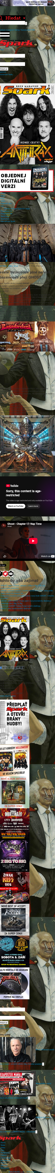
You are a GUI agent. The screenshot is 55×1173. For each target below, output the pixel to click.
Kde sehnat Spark (8, 221)
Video (3, 201)
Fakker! (4, 1155)
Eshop (17, 30)
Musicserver (5, 1160)
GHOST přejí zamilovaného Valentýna (16, 608)
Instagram (10, 30)
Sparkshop (5, 218)
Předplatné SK (6, 213)
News (3, 195)
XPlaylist (4, 1165)
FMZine (4, 1163)
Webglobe (5, 1168)
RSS (33, 30)
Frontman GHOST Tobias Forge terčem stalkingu (21, 606)
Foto (2, 198)
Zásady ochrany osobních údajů (17, 208)
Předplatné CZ (6, 211)
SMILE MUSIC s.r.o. (17, 1171)
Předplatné (5, 1152)
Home (3, 193)
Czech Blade (6, 1157)
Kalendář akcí (6, 203)
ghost (16, 266)
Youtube (23, 30)
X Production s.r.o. (34, 1171)
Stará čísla (5, 216)
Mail (29, 30)
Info (2, 206)
